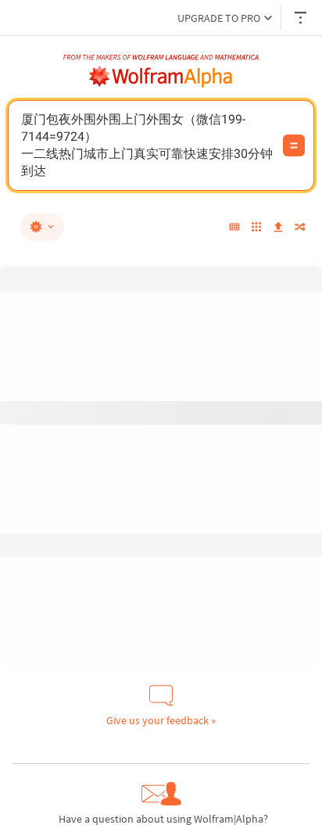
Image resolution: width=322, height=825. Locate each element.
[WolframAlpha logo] (161, 77)
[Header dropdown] (301, 17)
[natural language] (42, 227)
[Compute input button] (294, 145)
